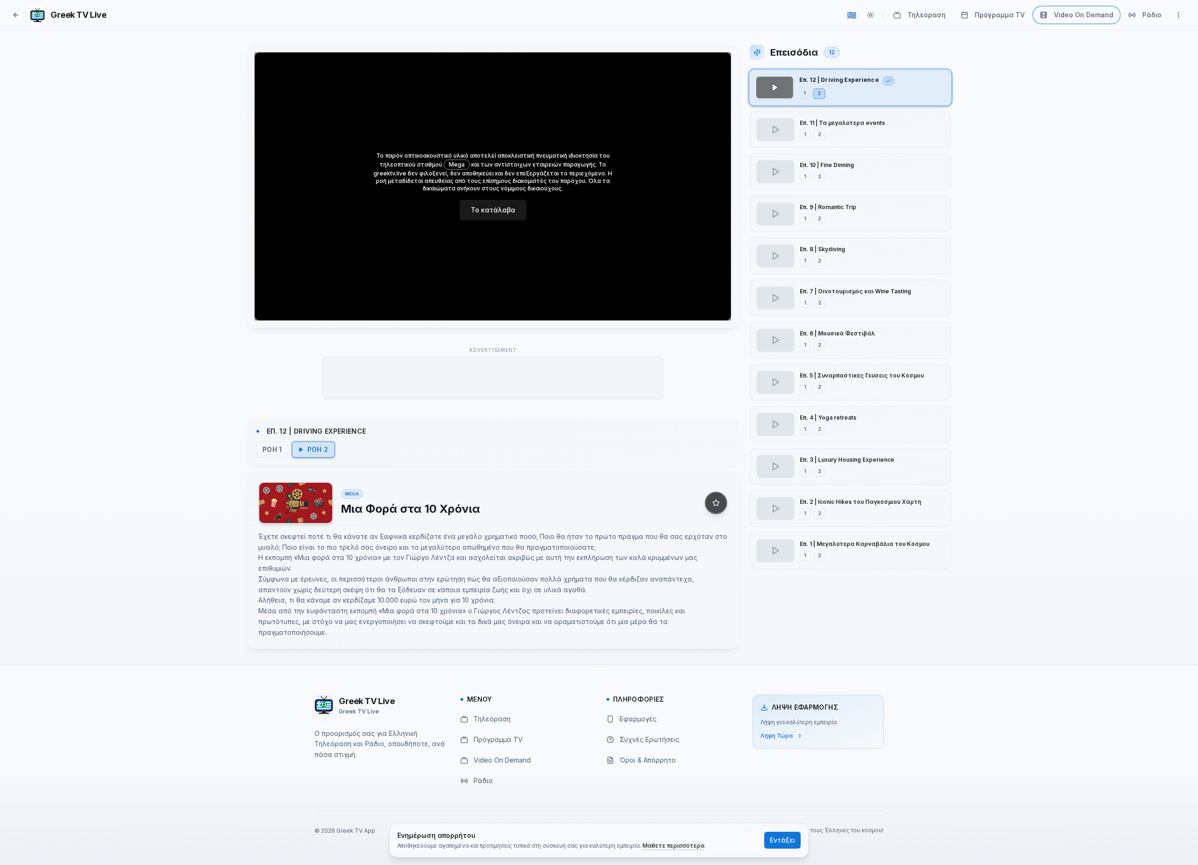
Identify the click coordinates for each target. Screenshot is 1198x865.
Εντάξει (782, 840)
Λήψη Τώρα (776, 735)
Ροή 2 (318, 449)
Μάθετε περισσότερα (673, 845)
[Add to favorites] (716, 503)
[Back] (15, 15)
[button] (850, 87)
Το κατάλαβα (493, 210)
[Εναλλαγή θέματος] (870, 15)
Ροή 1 (272, 449)
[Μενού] (1178, 15)
